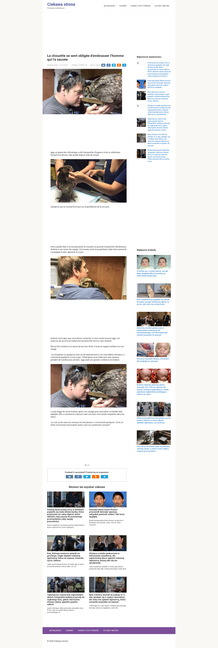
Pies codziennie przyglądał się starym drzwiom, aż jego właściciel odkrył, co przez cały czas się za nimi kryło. (153, 301)
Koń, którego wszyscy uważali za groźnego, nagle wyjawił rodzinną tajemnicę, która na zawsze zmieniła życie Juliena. (65, 557)
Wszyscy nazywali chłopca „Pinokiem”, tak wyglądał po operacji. (153, 360)
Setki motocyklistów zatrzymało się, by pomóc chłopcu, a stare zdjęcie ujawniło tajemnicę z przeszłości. (153, 420)
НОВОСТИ (83, 65)
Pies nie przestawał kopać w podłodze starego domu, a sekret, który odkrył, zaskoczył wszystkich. (153, 448)
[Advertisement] (109, 31)
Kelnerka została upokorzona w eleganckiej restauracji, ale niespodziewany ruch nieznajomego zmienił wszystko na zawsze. (152, 331)
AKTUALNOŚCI (109, 6)
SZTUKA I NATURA (162, 6)
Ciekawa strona (61, 4)
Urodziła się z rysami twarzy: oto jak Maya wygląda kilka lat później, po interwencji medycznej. (152, 273)
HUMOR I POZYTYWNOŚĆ (141, 6)
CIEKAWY (123, 6)
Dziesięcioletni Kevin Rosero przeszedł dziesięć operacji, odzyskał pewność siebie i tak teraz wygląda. (107, 513)
